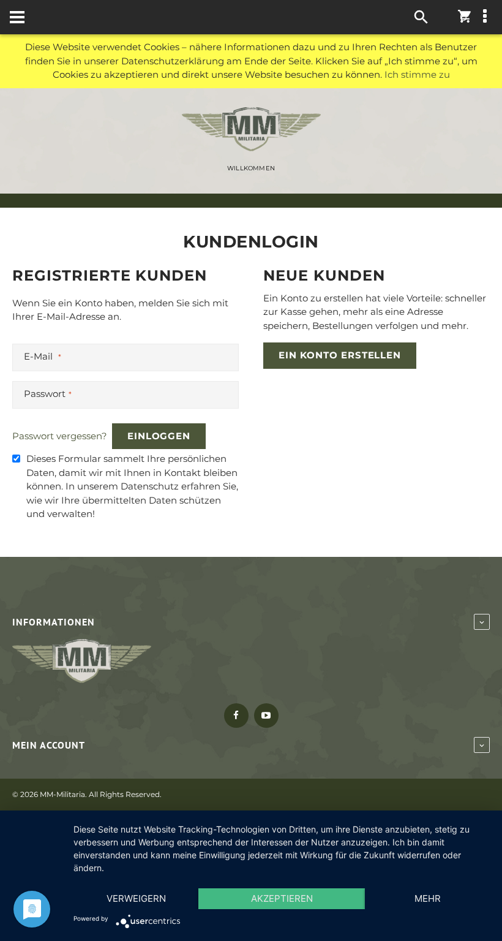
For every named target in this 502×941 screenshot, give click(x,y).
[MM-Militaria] (251, 129)
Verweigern (136, 898)
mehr (427, 898)
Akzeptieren (282, 898)
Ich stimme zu (417, 74)
